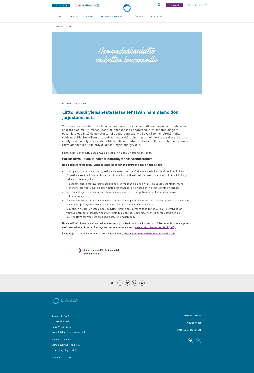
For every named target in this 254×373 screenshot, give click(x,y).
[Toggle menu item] (53, 22)
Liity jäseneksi (61, 5)
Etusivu (58, 27)
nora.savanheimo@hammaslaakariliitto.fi (149, 233)
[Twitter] (127, 283)
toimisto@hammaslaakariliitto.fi (69, 332)
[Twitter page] (190, 342)
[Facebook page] (198, 342)
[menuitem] (190, 5)
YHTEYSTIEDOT (192, 315)
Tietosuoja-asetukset (189, 329)
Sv (205, 5)
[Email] (142, 283)
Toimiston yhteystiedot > (65, 350)
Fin (189, 5)
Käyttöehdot (194, 322)
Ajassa (67, 27)
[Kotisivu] (127, 8)
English (197, 5)
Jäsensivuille (174, 5)
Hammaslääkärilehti (87, 5)
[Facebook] (120, 283)
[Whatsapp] (134, 283)
